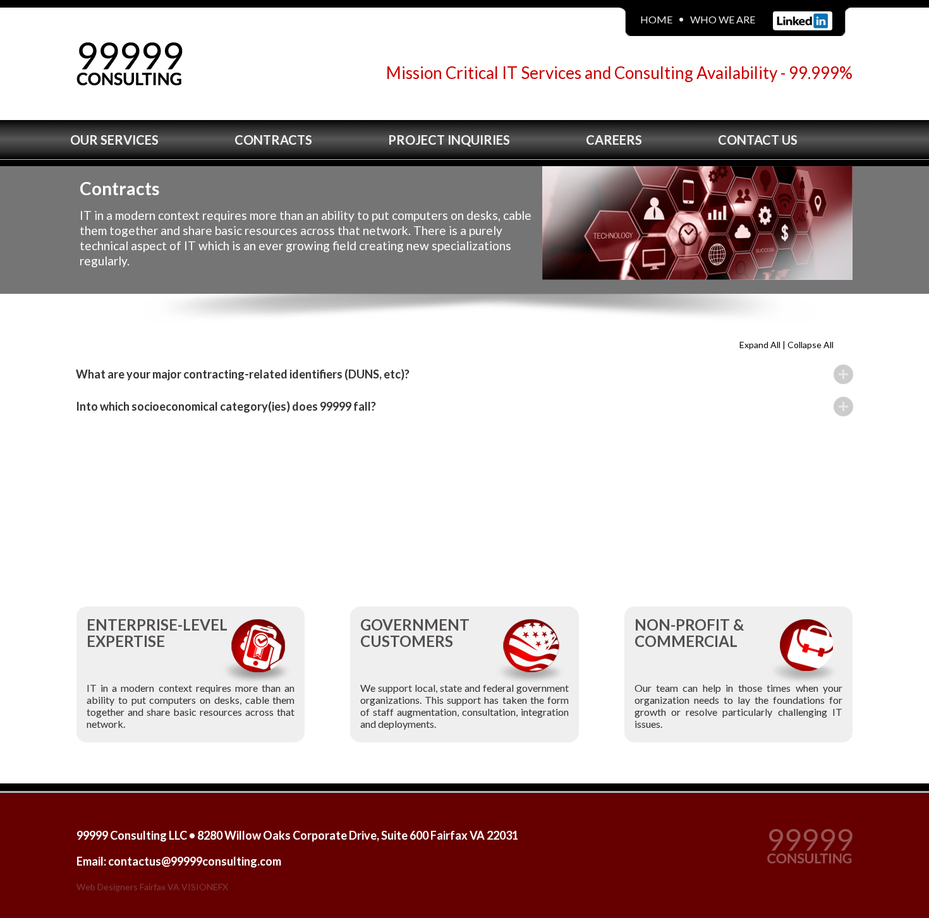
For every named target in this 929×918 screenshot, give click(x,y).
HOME (656, 19)
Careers (614, 139)
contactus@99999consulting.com (194, 861)
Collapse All (810, 344)
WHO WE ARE (722, 19)
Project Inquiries (449, 139)
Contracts (273, 139)
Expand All (760, 344)
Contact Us (758, 139)
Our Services (114, 139)
